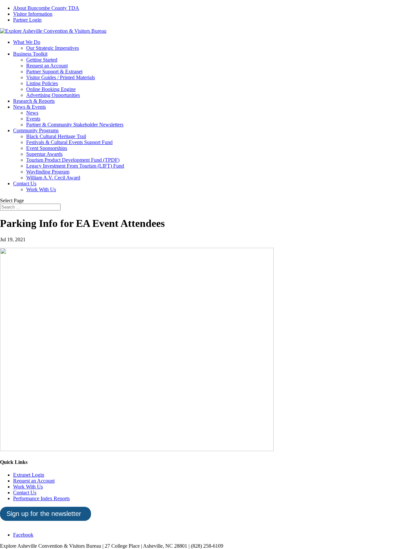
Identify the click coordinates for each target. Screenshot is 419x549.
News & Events (29, 107)
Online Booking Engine (51, 89)
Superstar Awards (44, 154)
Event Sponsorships (46, 148)
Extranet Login (28, 475)
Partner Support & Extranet (54, 71)
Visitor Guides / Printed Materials (60, 77)
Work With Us (41, 189)
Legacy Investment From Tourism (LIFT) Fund (75, 166)
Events (33, 118)
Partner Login (27, 20)
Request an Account (47, 65)
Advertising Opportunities (53, 95)
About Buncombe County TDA (46, 8)
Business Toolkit (30, 54)
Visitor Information (32, 14)
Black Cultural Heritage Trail (56, 136)
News (32, 113)
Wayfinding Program (47, 171)
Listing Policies (42, 83)
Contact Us (24, 183)
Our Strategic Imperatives (52, 48)
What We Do (26, 42)
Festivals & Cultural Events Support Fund (69, 142)
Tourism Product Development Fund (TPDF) (72, 160)
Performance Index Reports (41, 498)
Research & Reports (34, 101)
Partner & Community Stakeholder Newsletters (74, 124)
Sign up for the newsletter (44, 513)
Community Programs (36, 130)
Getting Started (41, 60)
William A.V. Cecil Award (53, 177)
